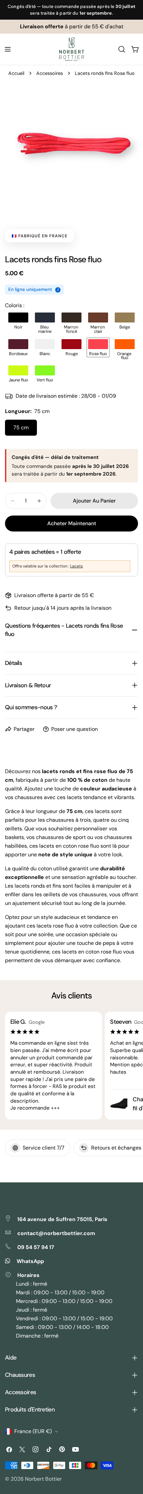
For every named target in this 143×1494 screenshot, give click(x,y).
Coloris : (14, 305)
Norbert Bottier (43, 1478)
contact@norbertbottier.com (56, 1233)
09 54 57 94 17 (35, 1247)
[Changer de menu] (7, 49)
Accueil (16, 73)
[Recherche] (121, 49)
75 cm (21, 427)
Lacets (76, 566)
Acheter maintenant (71, 523)
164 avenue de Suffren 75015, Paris (62, 1219)
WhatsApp (30, 1261)
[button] (18, 321)
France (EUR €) (33, 1431)
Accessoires (49, 73)
